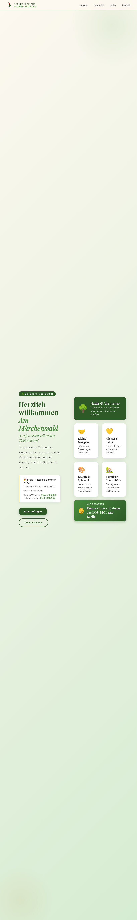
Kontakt (125, 5)
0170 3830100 (47, 498)
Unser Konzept (33, 522)
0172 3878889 (48, 495)
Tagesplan (98, 5)
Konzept (83, 5)
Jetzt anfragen (33, 511)
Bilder (113, 5)
